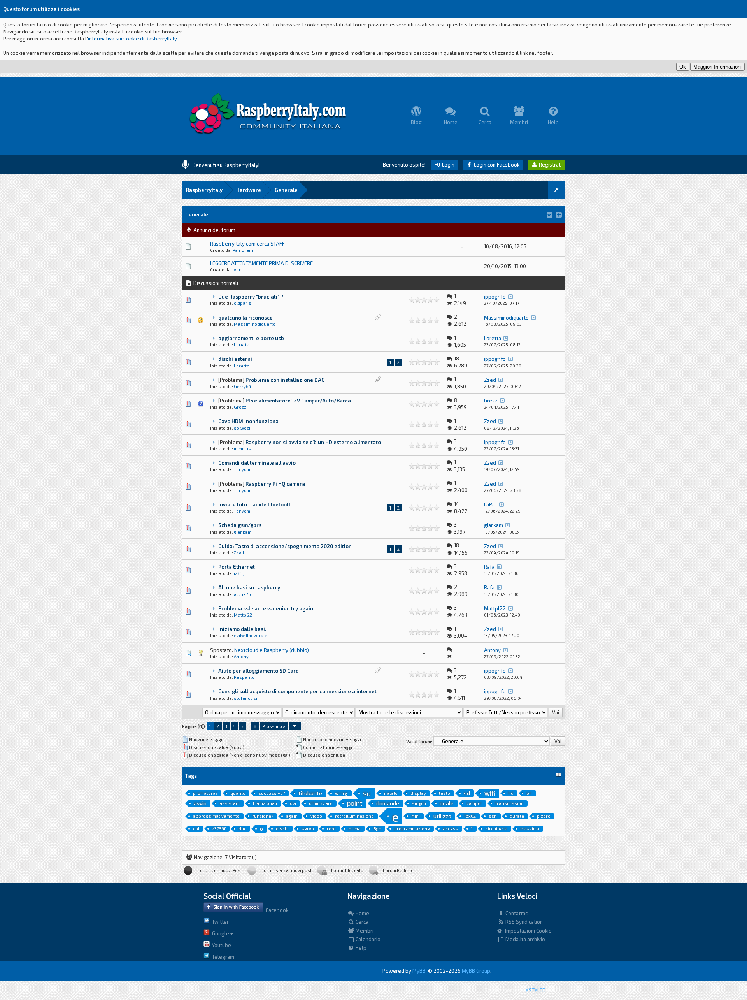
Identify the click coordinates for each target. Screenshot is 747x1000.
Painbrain (243, 250)
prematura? (205, 793)
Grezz (240, 406)
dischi (282, 828)
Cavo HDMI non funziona (248, 421)
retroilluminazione (354, 816)
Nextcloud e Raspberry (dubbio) (271, 650)
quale (447, 803)
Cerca (361, 922)
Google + (221, 933)
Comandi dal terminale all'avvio (257, 463)
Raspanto (244, 677)
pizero (544, 816)
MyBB (419, 971)
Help (360, 948)
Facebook (275, 910)
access (450, 828)
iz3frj (239, 573)
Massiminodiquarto (254, 324)
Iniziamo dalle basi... (243, 629)
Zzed (490, 380)
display (418, 793)
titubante (310, 793)
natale (391, 793)
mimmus (242, 448)
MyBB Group (476, 971)
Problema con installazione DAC (284, 380)
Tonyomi (242, 469)
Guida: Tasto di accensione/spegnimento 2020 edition (285, 546)
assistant (229, 803)
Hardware (248, 190)
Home (361, 913)
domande (387, 803)
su (367, 793)
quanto (237, 793)
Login (447, 165)
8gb (377, 828)
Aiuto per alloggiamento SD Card (258, 671)
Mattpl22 (243, 614)
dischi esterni (235, 359)
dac (242, 828)
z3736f (219, 828)
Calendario (367, 939)
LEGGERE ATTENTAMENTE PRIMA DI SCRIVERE (261, 263)
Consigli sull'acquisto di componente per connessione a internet (297, 691)
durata (517, 816)
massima (529, 828)
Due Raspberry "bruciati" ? (251, 296)
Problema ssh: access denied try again (265, 608)
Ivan (237, 269)
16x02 (470, 816)
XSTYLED (536, 990)
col (196, 828)
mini (415, 816)
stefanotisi (245, 698)
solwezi (242, 428)
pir (529, 793)
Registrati (550, 165)
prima (355, 828)
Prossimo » (273, 726)
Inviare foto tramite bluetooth (255, 504)
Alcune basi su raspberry (249, 587)
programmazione (412, 828)
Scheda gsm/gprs (239, 525)
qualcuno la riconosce (245, 318)
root (331, 828)
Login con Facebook (496, 165)
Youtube (220, 945)
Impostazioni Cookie (527, 931)
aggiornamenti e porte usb (251, 338)
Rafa (489, 567)
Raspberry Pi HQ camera (275, 484)
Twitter (219, 922)
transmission (509, 803)
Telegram (222, 957)
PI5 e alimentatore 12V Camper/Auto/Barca (298, 400)
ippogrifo (495, 296)
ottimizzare (321, 803)
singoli (419, 803)
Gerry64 (242, 386)
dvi (293, 803)
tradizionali (265, 803)
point (355, 803)
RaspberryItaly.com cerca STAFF (247, 244)
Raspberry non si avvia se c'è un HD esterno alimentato (313, 442)
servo (308, 828)
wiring (341, 793)
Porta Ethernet (236, 567)
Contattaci (516, 913)
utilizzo (442, 816)
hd (511, 793)
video (316, 816)
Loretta (241, 344)
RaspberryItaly (204, 190)
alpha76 (242, 594)
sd (467, 793)
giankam (242, 531)
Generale (286, 190)
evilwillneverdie (250, 635)
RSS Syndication (523, 922)
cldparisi (243, 303)
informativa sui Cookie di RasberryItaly (132, 38)
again (292, 816)
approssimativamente (216, 816)
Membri (364, 931)
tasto (444, 793)
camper (474, 803)
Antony (241, 656)
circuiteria (496, 828)
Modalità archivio (524, 939)
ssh (493, 816)
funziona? (263, 816)
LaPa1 (490, 504)
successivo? (271, 793)
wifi (489, 793)
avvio (200, 803)
